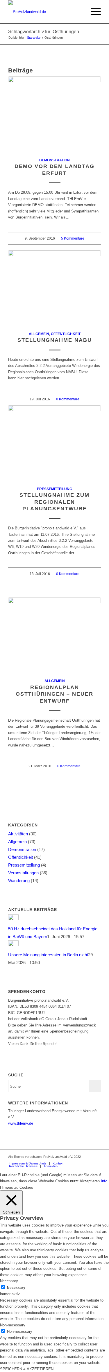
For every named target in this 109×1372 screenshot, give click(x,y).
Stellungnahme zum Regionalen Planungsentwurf (54, 502)
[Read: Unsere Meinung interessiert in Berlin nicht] (13, 944)
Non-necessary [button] (12, 1325)
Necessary (16, 1288)
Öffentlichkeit (66, 334)
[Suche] (79, 11)
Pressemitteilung (54, 489)
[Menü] (93, 11)
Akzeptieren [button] (90, 1181)
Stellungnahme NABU (54, 340)
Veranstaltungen (23, 872)
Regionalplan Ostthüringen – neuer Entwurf (54, 694)
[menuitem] (79, 11)
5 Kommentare (72, 238)
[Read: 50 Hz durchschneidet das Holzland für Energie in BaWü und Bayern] (13, 918)
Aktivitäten (18, 833)
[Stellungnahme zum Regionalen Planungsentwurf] (54, 442)
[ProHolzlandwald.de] (45, 11)
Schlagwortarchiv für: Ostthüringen (43, 31)
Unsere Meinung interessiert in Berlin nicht (48, 954)
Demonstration (54, 160)
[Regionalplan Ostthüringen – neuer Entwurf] (54, 635)
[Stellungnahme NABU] (54, 287)
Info (104, 1181)
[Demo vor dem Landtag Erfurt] (54, 113)
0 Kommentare (67, 399)
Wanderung (19, 880)
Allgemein (39, 334)
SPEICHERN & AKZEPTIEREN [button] (26, 1369)
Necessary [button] (9, 1281)
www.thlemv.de (20, 1123)
